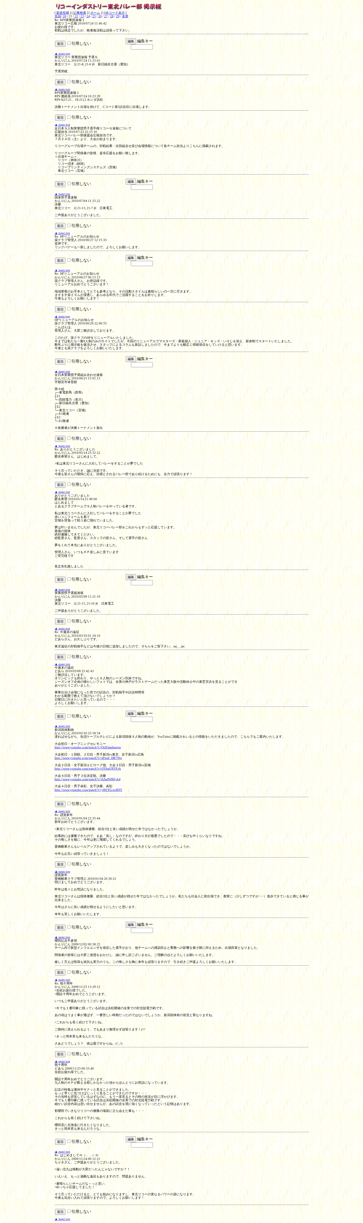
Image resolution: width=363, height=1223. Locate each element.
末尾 (125, 16)
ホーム (95, 13)
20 (64, 16)
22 (76, 16)
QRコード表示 (114, 13)
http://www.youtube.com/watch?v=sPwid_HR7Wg (88, 758)
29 (118, 16)
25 (94, 16)
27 (106, 16)
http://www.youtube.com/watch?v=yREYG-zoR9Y (88, 790)
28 (112, 16)
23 (82, 16)
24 (88, 16)
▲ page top (62, 53)
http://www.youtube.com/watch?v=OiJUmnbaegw (88, 747)
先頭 (58, 16)
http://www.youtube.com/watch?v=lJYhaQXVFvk (88, 768)
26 (100, 16)
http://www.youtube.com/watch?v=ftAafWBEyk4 (88, 779)
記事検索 (79, 13)
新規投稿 (62, 13)
